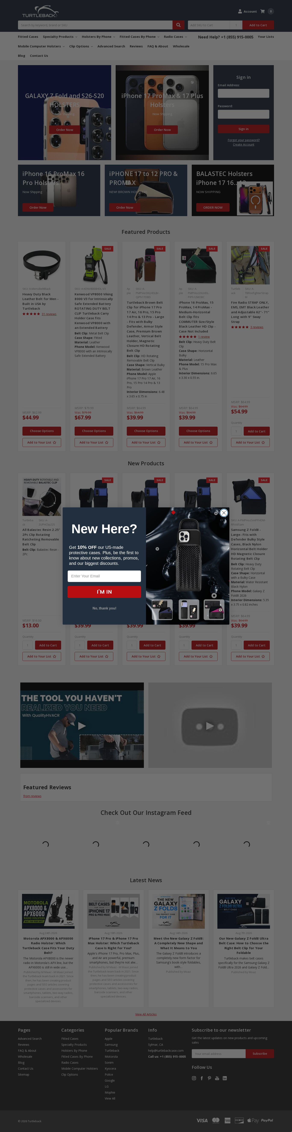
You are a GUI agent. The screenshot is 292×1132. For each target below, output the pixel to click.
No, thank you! (104, 608)
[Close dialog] (224, 513)
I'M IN (104, 591)
